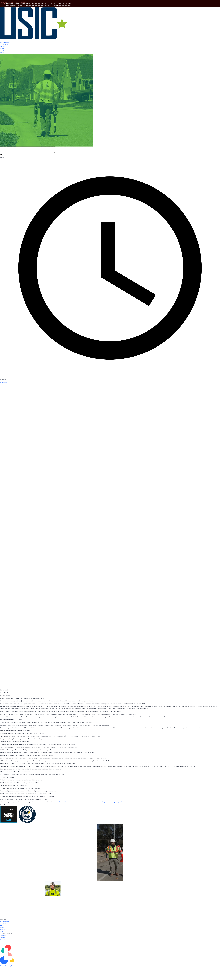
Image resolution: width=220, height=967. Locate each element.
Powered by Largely (6, 966)
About (2, 53)
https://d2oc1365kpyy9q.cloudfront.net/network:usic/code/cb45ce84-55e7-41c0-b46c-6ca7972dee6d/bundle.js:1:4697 (38, 5)
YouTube (3, 940)
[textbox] (110, 686)
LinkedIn (2, 938)
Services (2, 51)
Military (2, 46)
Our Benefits (4, 44)
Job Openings (4, 42)
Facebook (3, 936)
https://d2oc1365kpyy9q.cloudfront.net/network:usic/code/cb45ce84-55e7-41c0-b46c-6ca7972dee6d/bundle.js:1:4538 (38, 3)
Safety (2, 48)
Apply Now (3, 382)
